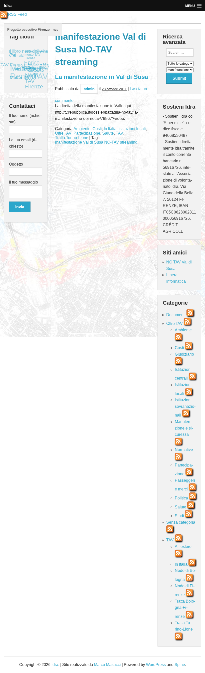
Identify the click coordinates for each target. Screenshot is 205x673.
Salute (108, 133)
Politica (181, 498)
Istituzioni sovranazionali (185, 407)
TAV (119, 133)
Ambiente (82, 129)
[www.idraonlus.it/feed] (190, 315)
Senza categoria (180, 522)
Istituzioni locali (132, 129)
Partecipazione (87, 133)
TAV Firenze (13, 63)
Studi (179, 516)
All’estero (183, 546)
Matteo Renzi (21, 77)
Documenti (176, 315)
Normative (184, 450)
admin (89, 89)
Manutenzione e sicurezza (184, 428)
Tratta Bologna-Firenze (185, 609)
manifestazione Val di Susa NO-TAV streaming (96, 142)
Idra (8, 5)
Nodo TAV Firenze (36, 79)
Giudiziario (184, 354)
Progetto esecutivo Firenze (28, 29)
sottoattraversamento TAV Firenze (37, 56)
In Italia (110, 129)
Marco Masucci (108, 665)
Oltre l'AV (63, 133)
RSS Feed (17, 14)
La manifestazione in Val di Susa (101, 76)
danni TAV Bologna (26, 70)
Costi (97, 129)
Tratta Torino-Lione (71, 138)
